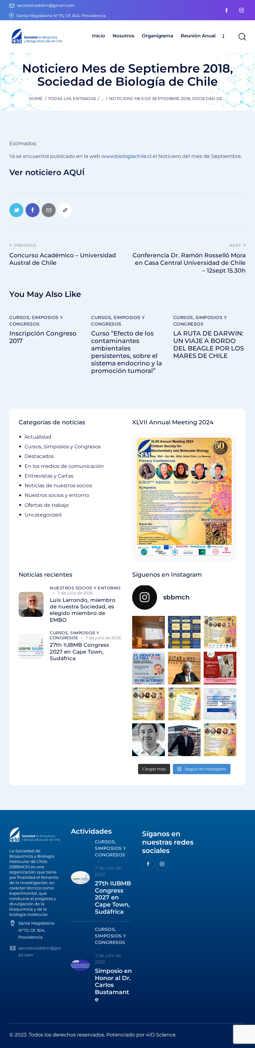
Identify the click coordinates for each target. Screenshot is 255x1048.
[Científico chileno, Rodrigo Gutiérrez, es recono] (184, 739)
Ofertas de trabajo (47, 505)
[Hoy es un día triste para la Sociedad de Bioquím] (148, 739)
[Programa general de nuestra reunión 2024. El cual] (184, 632)
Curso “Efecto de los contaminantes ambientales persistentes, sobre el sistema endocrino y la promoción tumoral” (126, 352)
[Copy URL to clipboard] (65, 210)
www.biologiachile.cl (127, 156)
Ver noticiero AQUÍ (47, 172)
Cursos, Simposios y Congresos (36, 321)
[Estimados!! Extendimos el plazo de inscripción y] (184, 704)
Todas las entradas (72, 98)
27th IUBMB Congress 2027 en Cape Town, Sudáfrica (79, 651)
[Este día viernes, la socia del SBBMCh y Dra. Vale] (220, 668)
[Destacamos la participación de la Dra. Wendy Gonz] (148, 632)
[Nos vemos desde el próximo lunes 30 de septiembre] (220, 632)
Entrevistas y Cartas (49, 476)
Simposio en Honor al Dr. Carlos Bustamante (113, 985)
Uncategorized (43, 515)
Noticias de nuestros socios (58, 485)
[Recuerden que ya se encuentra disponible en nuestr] (220, 704)
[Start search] (242, 36)
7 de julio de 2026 (75, 592)
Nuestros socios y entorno (57, 495)
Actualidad (38, 437)
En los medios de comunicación (64, 466)
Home (36, 98)
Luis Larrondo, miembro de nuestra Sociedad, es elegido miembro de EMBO (82, 610)
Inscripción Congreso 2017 (42, 337)
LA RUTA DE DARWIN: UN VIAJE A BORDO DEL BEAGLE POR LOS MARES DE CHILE (208, 345)
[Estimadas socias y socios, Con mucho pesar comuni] (184, 668)
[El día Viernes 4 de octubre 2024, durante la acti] (148, 668)
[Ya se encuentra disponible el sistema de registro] (220, 739)
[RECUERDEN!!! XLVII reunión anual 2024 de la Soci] (148, 704)
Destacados (39, 456)
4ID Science (161, 1035)
